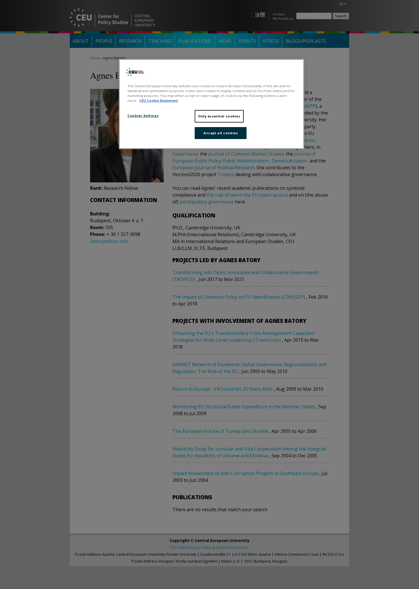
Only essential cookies (219, 116)
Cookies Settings (142, 115)
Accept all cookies (221, 133)
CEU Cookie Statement (158, 100)
